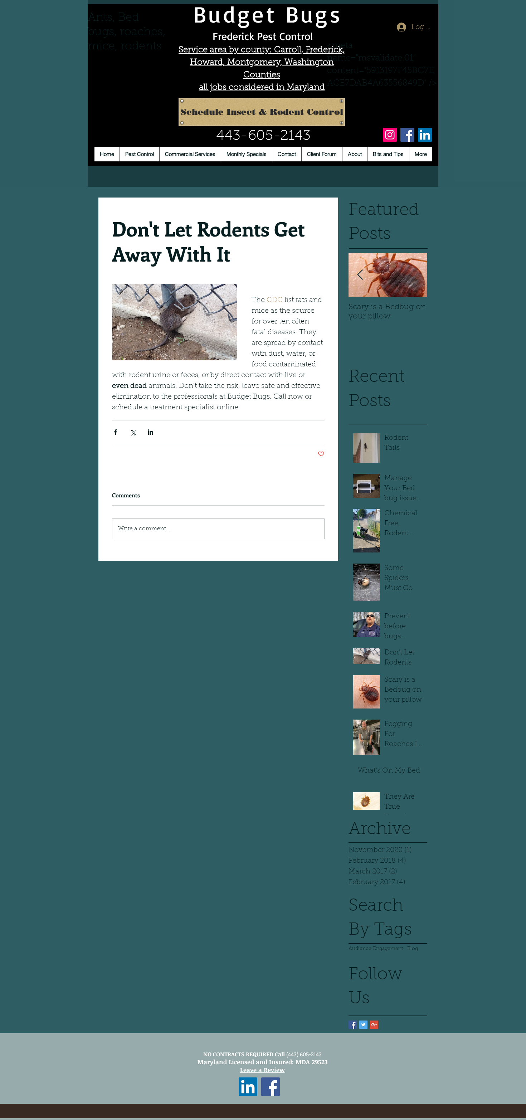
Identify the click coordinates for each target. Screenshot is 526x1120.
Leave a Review (262, 1070)
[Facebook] (407, 135)
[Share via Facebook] (115, 432)
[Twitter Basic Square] (363, 1025)
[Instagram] (390, 135)
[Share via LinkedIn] (150, 432)
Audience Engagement (376, 948)
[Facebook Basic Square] (353, 1025)
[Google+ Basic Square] (374, 1025)
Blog (412, 948)
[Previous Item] (360, 275)
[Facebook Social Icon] (270, 1086)
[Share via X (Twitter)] (133, 432)
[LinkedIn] (425, 135)
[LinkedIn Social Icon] (248, 1086)
